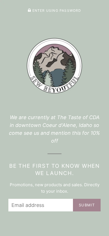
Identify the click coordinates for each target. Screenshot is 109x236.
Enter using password (56, 10)
